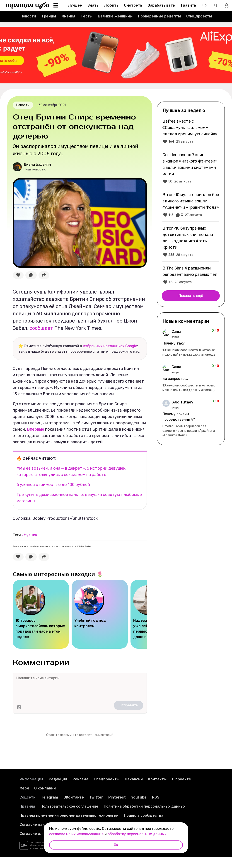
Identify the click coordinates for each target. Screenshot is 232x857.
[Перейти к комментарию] (191, 343)
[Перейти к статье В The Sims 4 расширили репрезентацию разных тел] (191, 275)
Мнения (68, 16)
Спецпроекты (199, 16)
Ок (116, 845)
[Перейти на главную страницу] (27, 5)
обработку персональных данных (137, 834)
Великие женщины (115, 16)
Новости (28, 16)
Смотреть (133, 5)
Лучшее (75, 5)
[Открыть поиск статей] (215, 5)
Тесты (86, 16)
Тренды (48, 16)
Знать (93, 5)
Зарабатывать (161, 5)
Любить (111, 5)
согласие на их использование (76, 834)
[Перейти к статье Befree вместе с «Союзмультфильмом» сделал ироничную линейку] (191, 131)
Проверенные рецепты (159, 16)
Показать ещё (191, 296)
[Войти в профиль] (226, 5)
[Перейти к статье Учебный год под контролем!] (100, 614)
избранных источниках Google (110, 346)
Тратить (188, 5)
